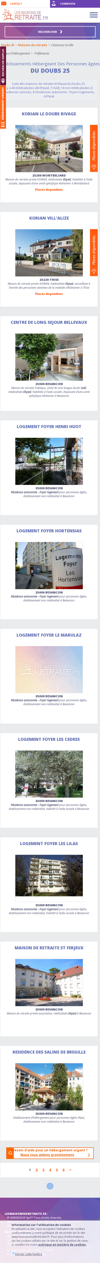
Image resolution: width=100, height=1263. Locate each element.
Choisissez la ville (62, 45)
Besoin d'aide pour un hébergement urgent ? (51, 1152)
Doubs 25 (7, 45)
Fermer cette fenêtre (28, 1254)
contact (16, 3)
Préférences (41, 53)
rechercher (48, 32)
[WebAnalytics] (14, 1205)
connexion (67, 3)
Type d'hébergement (16, 53)
